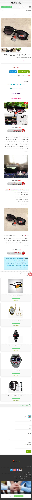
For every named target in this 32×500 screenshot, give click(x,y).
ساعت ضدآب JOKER (16, 370)
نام (30, 420)
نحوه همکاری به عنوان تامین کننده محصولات (23, 478)
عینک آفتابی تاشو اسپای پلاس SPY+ (16, 295)
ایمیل (30, 425)
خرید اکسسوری (25, 265)
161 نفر (11, 71)
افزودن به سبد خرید (22, 71)
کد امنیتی (29, 442)
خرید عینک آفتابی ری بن (15, 261)
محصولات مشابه (22, 14)
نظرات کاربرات (14, 14)
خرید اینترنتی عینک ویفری (22, 268)
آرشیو (26, 275)
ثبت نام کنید (11, 496)
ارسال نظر (29, 451)
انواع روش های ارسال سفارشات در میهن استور (22, 476)
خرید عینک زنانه (18, 265)
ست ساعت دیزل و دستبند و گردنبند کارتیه (16, 320)
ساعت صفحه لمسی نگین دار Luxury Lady (16, 345)
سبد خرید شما (6, 6)
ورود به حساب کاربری (19, 496)
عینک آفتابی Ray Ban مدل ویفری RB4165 (14, 258)
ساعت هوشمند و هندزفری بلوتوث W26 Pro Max (16, 395)
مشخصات (29, 14)
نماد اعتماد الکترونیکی (27, 474)
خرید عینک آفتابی (24, 261)
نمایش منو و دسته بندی (24, 6)
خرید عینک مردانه (10, 265)
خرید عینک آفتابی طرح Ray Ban (13, 263)
